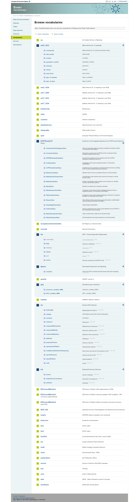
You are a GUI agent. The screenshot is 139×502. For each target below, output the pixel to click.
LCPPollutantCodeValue (53, 168)
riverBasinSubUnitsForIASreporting (57, 350)
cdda (42, 114)
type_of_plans (50, 81)
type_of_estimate (51, 77)
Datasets (16, 23)
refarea (48, 252)
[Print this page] (113, 1)
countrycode (50, 50)
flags (47, 243)
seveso (43, 463)
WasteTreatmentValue (53, 217)
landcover (44, 420)
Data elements (18, 30)
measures (49, 322)
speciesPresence (51, 355)
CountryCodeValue (52, 153)
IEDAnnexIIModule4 (48, 402)
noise (43, 452)
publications (45, 458)
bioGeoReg (49, 310)
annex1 (48, 374)
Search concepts (58, 34)
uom (42, 474)
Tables (15, 26)
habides (44, 300)
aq (42, 40)
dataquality (45, 130)
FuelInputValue (51, 163)
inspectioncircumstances (54, 378)
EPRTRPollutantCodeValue (54, 158)
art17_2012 (45, 98)
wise (42, 479)
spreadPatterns (51, 359)
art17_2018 (45, 103)
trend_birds (49, 73)
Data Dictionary (29, 15)
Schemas (16, 34)
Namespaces (17, 44)
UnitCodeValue (50, 209)
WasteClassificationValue (54, 214)
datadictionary (46, 125)
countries (49, 271)
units (47, 363)
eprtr (42, 136)
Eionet (21, 15)
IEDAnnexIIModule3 (48, 394)
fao (42, 234)
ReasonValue (50, 200)
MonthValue (50, 186)
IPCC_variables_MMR (53, 293)
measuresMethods (52, 330)
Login (109, 1)
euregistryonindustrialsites (51, 224)
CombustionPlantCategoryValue (56, 148)
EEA (22, 1)
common (44, 119)
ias (42, 305)
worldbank (45, 485)
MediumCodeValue (52, 173)
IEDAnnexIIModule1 (48, 389)
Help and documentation (21, 19)
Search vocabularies (43, 34)
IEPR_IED (44, 410)
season (48, 70)
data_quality (50, 54)
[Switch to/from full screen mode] (115, 1)
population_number (52, 62)
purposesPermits (51, 342)
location (48, 58)
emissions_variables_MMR (54, 289)
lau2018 (44, 436)
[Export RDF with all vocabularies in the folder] (123, 45)
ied (42, 369)
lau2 (42, 431)
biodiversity (45, 109)
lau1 (42, 426)
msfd (42, 447)
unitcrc (48, 260)
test (42, 468)
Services (16, 41)
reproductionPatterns (53, 346)
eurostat (44, 229)
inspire (43, 415)
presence (49, 66)
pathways (49, 338)
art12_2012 (45, 45)
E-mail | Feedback (19, 496)
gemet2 (43, 279)
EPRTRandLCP (47, 141)
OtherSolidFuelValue (52, 195)
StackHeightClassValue (53, 205)
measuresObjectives (52, 334)
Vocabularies (17, 37)
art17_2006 (45, 93)
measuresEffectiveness (53, 326)
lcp (42, 442)
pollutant (49, 382)
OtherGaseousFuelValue (53, 190)
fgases (43, 266)
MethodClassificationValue (54, 176)
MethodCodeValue (52, 181)
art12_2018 (45, 87)
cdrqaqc (48, 314)
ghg (42, 284)
